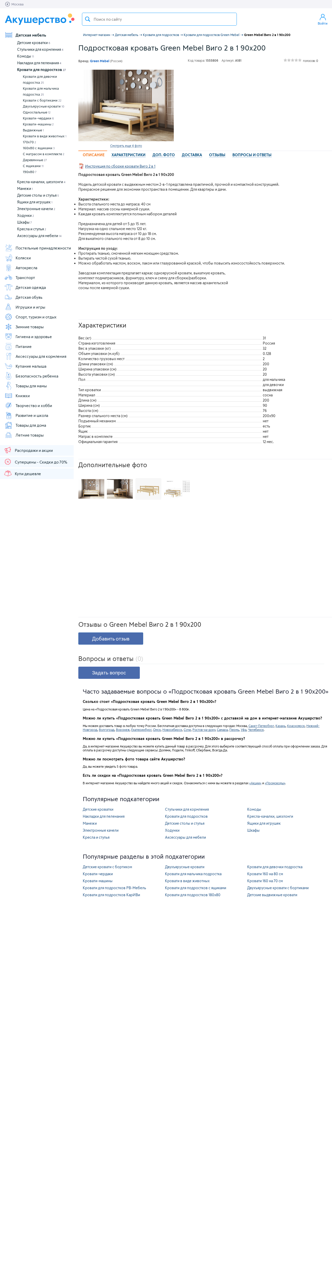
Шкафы (24, 222)
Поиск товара (88, 19)
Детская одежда (31, 287)
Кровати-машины (38, 124)
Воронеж (123, 729)
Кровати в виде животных (44, 136)
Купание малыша (31, 366)
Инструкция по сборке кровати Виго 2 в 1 (120, 166)
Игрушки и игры (30, 307)
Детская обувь (29, 297)
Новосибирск (172, 729)
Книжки (23, 395)
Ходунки (25, 215)
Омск (157, 729)
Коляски (23, 257)
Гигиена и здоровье (34, 336)
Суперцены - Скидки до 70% (41, 462)
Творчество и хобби (34, 405)
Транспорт (25, 277)
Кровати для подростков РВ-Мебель (114, 888)
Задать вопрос (109, 672)
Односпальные (37, 112)
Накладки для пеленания (39, 63)
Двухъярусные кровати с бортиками (278, 888)
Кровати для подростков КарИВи (111, 895)
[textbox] (159, 19)
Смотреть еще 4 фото (126, 145)
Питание (24, 346)
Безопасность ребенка (37, 376)
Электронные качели (36, 208)
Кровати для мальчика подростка (41, 91)
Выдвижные (33, 130)
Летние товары (30, 435)
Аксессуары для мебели (39, 235)
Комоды (25, 56)
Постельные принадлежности (43, 248)
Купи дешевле (28, 473)
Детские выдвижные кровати (272, 895)
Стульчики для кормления (40, 49)
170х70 (29, 142)
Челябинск (256, 729)
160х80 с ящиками (39, 148)
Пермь (234, 729)
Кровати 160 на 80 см (265, 874)
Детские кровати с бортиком (107, 867)
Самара (222, 729)
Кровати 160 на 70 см (265, 881)
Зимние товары (30, 326)
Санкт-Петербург (261, 726)
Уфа (243, 729)
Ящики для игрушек (34, 202)
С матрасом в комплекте (43, 154)
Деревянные (35, 160)
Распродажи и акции (34, 450)
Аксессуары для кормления (41, 356)
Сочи (187, 729)
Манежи (25, 188)
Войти (323, 23)
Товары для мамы (31, 385)
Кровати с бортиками (42, 100)
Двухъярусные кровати (43, 106)
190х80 (30, 172)
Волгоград (106, 729)
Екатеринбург (141, 729)
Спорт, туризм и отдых (36, 317)
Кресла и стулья (31, 229)
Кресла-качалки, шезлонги (41, 182)
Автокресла (26, 267)
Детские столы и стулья (38, 195)
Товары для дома (31, 425)
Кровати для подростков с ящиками (195, 888)
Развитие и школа (32, 415)
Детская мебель (31, 35)
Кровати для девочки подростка (40, 79)
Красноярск (296, 726)
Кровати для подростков (41, 69)
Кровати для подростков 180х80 (192, 895)
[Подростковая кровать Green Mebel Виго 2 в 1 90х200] (126, 105)
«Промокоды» (275, 783)
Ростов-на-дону (203, 729)
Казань (280, 726)
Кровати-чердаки (38, 118)
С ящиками (33, 166)
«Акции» (255, 783)
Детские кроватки (33, 42)
